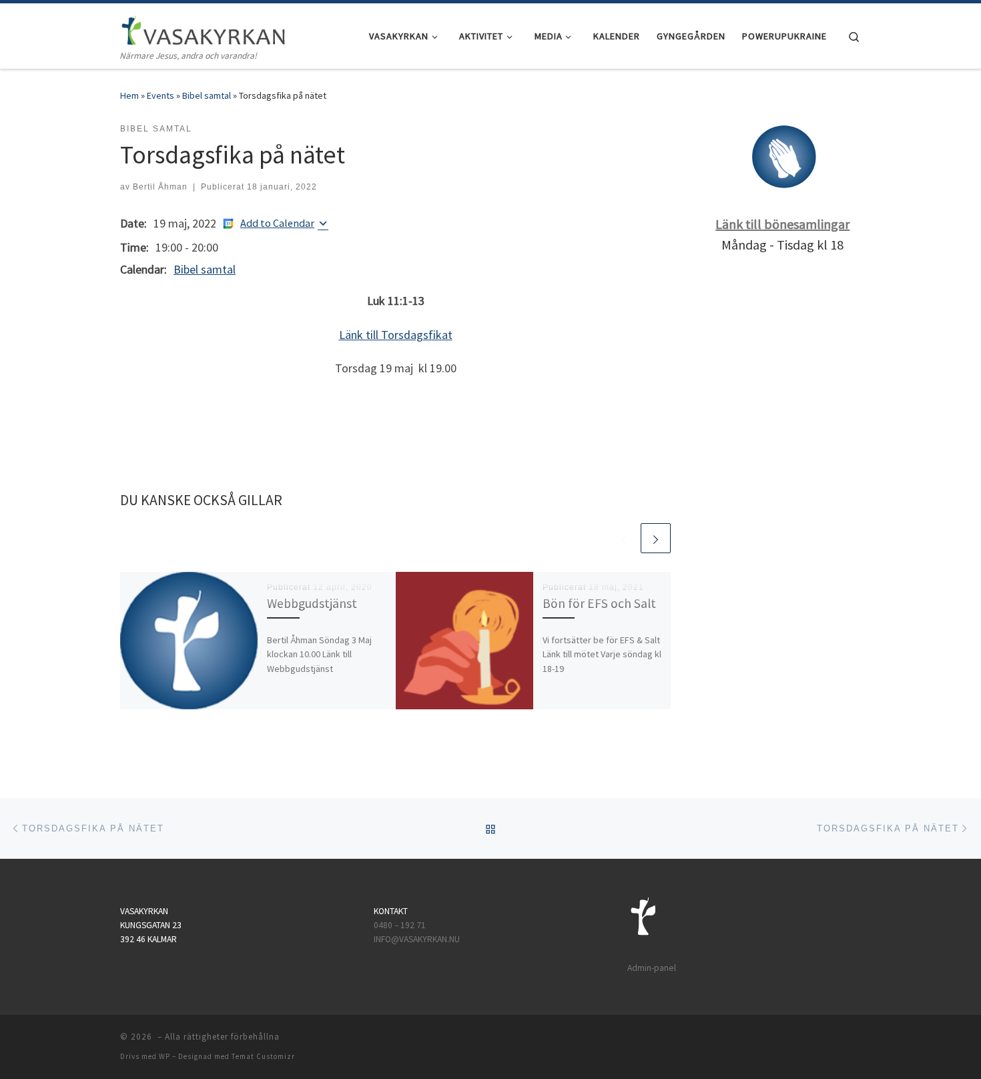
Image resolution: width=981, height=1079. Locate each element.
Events (160, 95)
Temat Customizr (263, 1056)
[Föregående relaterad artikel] (624, 538)
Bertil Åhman (160, 187)
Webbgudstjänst (312, 603)
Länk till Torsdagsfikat (395, 334)
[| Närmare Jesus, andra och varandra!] (203, 28)
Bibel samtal (206, 95)
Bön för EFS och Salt (599, 603)
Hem (129, 95)
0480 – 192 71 (401, 925)
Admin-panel (651, 968)
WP (164, 1056)
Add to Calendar (277, 223)
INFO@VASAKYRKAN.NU (417, 939)
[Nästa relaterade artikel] (656, 538)
